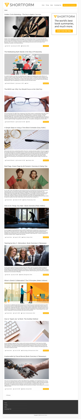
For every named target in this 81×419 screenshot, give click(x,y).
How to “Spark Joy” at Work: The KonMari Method (21, 319)
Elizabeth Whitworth (10, 83)
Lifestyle (29, 160)
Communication (29, 313)
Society (27, 388)
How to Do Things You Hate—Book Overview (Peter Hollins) (24, 206)
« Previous (8, 395)
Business (24, 45)
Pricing (47, 5)
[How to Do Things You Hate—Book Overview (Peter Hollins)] (26, 208)
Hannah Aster (9, 199)
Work (28, 45)
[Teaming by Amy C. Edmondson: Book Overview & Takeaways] (26, 245)
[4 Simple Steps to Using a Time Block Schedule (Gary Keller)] (26, 130)
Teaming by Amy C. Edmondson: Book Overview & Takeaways (25, 243)
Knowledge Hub (57, 5)
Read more (46, 45)
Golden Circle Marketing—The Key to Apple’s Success (22, 14)
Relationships (30, 199)
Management (26, 274)
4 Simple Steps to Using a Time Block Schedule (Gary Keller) (25, 128)
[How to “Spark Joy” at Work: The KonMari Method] (26, 321)
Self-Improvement (31, 350)
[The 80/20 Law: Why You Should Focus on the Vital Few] (26, 91)
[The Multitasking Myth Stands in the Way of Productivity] (26, 54)
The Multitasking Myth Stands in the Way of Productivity (23, 52)
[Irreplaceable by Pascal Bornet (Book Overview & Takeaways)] (26, 358)
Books (25, 199)
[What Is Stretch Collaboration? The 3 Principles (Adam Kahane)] (26, 283)
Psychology (25, 350)
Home (43, 5)
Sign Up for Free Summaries (70, 5)
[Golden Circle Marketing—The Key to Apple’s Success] (26, 17)
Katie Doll (8, 45)
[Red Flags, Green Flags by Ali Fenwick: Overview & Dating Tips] (26, 168)
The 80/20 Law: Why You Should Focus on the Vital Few (23, 89)
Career (23, 313)
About (51, 5)
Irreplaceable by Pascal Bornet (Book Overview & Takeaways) (25, 356)
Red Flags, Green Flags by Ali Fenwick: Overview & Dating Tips (25, 166)
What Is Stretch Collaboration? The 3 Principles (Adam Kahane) (25, 280)
